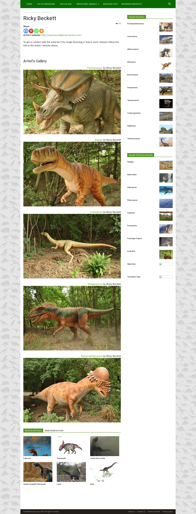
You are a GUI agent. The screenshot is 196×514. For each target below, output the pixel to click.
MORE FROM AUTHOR (54, 431)
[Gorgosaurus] (166, 90)
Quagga (130, 162)
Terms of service (154, 511)
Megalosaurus (95, 284)
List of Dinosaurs (46, 4)
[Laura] (72, 472)
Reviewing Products (131, 4)
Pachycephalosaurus (92, 356)
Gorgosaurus (132, 88)
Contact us (141, 511)
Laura (59, 484)
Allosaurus (131, 62)
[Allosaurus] (166, 65)
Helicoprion (132, 187)
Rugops (99, 140)
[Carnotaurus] (166, 39)
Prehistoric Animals (87, 4)
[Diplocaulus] (166, 177)
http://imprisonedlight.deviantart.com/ (62, 35)
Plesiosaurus (132, 200)
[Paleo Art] (38, 446)
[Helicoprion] (166, 190)
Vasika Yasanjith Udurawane (34, 484)
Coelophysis (96, 212)
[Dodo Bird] (166, 254)
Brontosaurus (132, 75)
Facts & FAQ (65, 4)
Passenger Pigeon (134, 238)
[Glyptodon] (166, 267)
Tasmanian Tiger (133, 277)
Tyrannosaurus (133, 100)
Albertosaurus (133, 49)
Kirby (92, 484)
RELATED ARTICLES (33, 431)
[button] (169, 4)
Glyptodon (131, 264)
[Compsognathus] (166, 116)
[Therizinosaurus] (166, 142)
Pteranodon (132, 226)
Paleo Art (27, 458)
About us (131, 511)
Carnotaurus (132, 36)
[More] (41, 31)
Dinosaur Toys (110, 4)
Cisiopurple (61, 458)
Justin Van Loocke (97, 458)
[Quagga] (166, 165)
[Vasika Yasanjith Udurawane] (38, 472)
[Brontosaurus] (166, 78)
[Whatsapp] (36, 31)
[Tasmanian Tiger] (166, 280)
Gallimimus (131, 126)
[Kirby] (105, 472)
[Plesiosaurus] (166, 203)
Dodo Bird (131, 251)
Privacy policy (168, 511)
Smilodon (131, 213)
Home (29, 4)
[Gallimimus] (166, 129)
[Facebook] (26, 31)
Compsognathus (134, 113)
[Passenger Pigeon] (166, 241)
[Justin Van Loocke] (105, 446)
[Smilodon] (166, 216)
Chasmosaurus (95, 68)
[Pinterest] (31, 31)
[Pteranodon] (166, 229)
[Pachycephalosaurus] (166, 27)
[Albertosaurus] (166, 52)
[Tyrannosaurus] (166, 103)
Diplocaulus (132, 175)
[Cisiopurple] (72, 446)
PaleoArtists (34, 12)
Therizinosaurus (133, 139)
